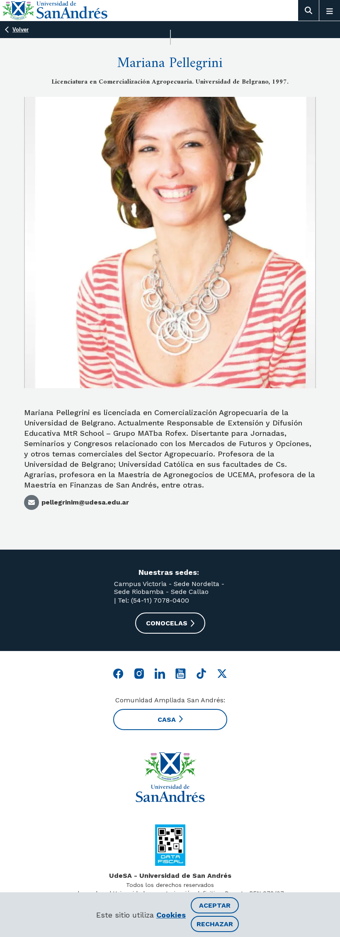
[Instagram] (139, 673)
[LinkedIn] (160, 673)
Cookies (171, 915)
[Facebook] (118, 673)
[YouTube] (180, 673)
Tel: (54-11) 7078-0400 (152, 600)
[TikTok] (201, 673)
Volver (20, 29)
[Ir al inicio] (170, 777)
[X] (222, 673)
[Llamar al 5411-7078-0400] (170, 845)
